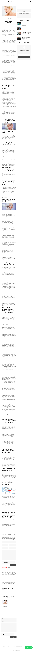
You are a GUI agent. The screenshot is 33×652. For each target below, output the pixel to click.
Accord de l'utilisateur (18, 646)
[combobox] (11, 545)
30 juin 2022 (24, 30)
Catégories (15, 644)
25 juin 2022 (24, 25)
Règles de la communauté (7, 646)
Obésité (24, 11)
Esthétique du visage (9, 18)
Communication (27, 646)
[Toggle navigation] (30, 1)
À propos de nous (8, 644)
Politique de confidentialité (23, 644)
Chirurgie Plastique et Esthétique (24, 13)
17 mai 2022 (23, 34)
